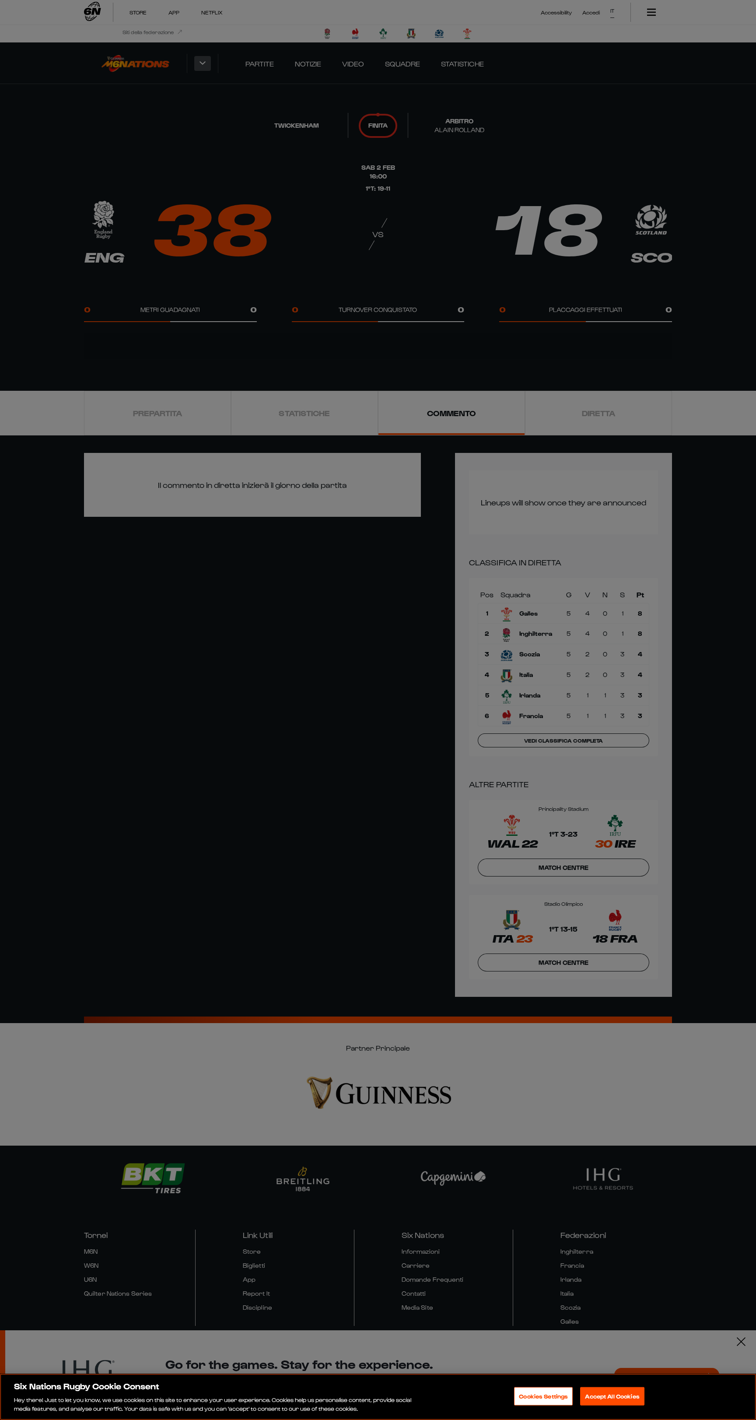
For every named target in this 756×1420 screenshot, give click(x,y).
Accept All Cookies (612, 1396)
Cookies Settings (543, 1396)
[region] (378, 1397)
